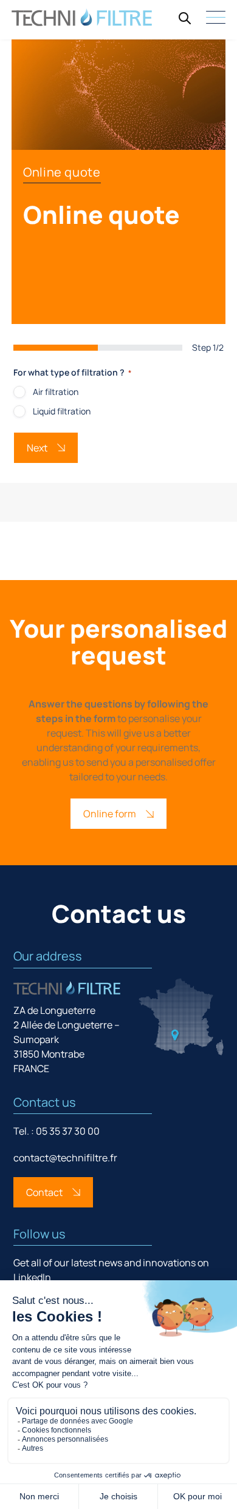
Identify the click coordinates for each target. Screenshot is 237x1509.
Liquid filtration (62, 411)
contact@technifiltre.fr (65, 1157)
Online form (109, 813)
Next (37, 447)
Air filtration (55, 391)
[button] (185, 18)
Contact (44, 1192)
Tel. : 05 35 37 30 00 (56, 1131)
